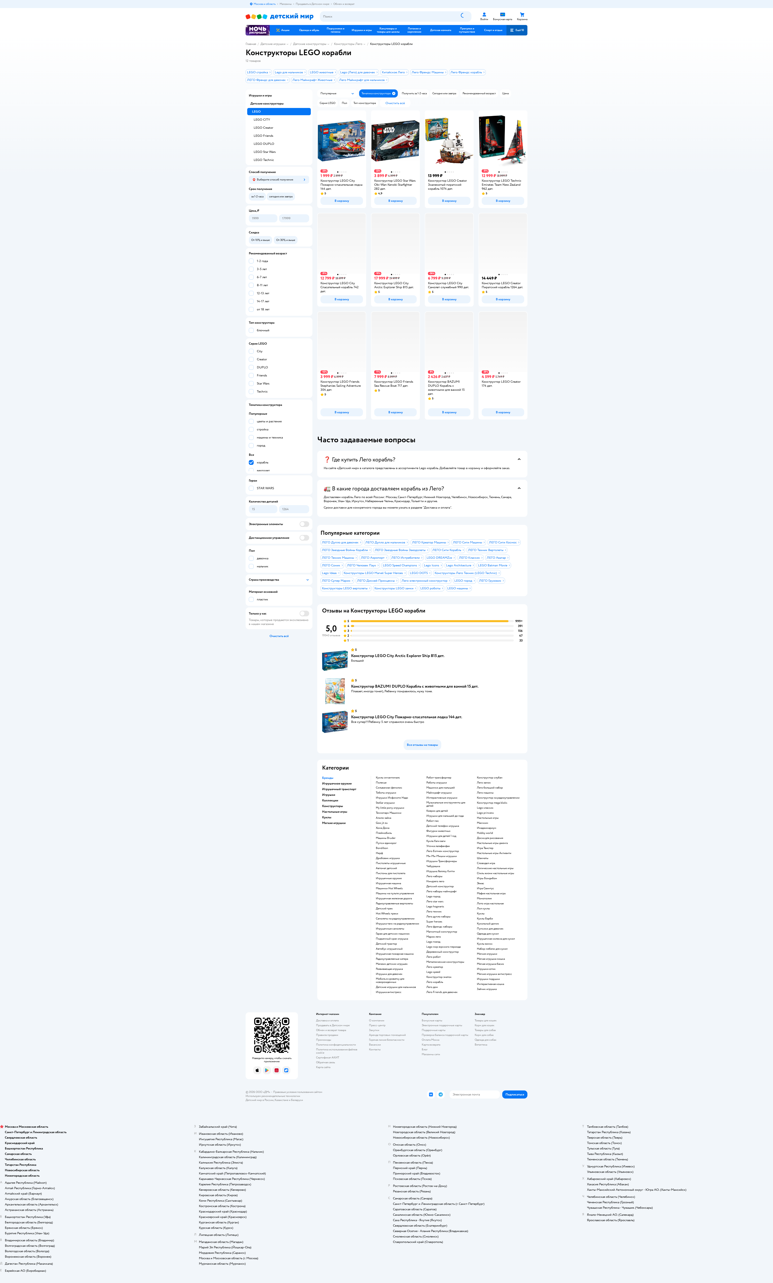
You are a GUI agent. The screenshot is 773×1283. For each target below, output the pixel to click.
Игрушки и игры (260, 95)
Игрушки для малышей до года (445, 816)
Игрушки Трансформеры (441, 861)
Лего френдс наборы (439, 926)
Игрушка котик (486, 969)
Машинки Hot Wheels (389, 888)
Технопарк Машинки (388, 813)
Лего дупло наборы (438, 916)
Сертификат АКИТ (327, 1057)
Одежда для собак (485, 1040)
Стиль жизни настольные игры (495, 873)
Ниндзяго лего (435, 881)
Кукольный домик (488, 923)
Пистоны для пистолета (390, 873)
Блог (425, 1049)
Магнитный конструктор (441, 931)
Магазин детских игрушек (392, 964)
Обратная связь (325, 1062)
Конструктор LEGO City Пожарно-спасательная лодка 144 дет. (406, 716)
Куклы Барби (485, 918)
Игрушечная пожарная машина (394, 954)
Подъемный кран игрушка (392, 938)
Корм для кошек (484, 1025)
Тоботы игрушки (386, 792)
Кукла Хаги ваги (435, 841)
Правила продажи (327, 1035)
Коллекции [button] (330, 800)
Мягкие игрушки (487, 954)
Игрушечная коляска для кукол (496, 938)
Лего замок (484, 782)
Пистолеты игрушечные (391, 863)
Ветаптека (481, 1044)
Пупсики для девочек (490, 928)
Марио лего (433, 936)
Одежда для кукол (488, 933)
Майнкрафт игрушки (439, 792)
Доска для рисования (490, 838)
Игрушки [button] (328, 795)
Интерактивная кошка (490, 984)
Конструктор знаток (439, 977)
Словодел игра (486, 863)
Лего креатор (434, 967)
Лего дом (432, 987)
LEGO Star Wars (265, 152)
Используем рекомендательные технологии (273, 1096)
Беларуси (297, 1100)
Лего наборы (434, 876)
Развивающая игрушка (389, 969)
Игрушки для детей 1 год (441, 836)
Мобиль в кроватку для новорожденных (390, 980)
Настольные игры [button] (334, 812)
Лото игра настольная (490, 903)
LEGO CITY (262, 120)
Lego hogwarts (435, 906)
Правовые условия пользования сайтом (297, 1092)
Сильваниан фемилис (389, 787)
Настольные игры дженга (492, 843)
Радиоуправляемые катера (392, 959)
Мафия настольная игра (491, 893)
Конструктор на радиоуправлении (498, 797)
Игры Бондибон (487, 878)
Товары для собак (485, 1030)
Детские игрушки (272, 44)
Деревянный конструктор (442, 951)
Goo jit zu (382, 823)
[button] (516, 30)
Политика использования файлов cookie (336, 1051)
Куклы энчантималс (388, 777)
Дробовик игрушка (388, 858)
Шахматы (482, 858)
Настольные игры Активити (494, 853)
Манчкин (482, 823)
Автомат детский (386, 868)
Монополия (484, 898)
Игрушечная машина (388, 883)
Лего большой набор (490, 787)
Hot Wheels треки (387, 913)
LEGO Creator (263, 128)
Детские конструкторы (309, 44)
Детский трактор (386, 943)
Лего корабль (434, 982)
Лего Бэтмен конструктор (442, 851)
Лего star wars (434, 901)
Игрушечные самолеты (390, 928)
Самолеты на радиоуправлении (395, 918)
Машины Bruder (386, 838)
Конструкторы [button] (332, 806)
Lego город (433, 896)
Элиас (480, 883)
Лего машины (485, 792)
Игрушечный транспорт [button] (339, 789)
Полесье (381, 782)
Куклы (481, 913)
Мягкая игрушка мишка (491, 959)
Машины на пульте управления (395, 893)
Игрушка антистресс (388, 992)
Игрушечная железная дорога (394, 898)
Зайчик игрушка (487, 989)
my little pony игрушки (390, 807)
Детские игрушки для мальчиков (396, 987)
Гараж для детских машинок (393, 933)
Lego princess (485, 813)
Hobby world (485, 833)
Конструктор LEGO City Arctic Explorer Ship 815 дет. (397, 655)
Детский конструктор (440, 886)
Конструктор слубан (489, 777)
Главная (251, 44)
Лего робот (433, 957)
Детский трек (384, 908)
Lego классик (485, 807)
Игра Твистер (485, 848)
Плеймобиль (384, 833)
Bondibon (382, 848)
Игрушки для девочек (389, 974)
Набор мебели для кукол (492, 948)
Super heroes (434, 921)
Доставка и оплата (327, 1020)
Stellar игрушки (385, 802)
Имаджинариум (486, 828)
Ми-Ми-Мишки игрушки (441, 856)
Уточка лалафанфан (438, 846)
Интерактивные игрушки (441, 797)
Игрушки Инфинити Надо (392, 797)
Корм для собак (484, 1035)
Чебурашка (433, 866)
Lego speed (433, 972)
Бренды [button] (327, 778)
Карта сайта (323, 1067)
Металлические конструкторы (445, 962)
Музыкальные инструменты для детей (445, 804)
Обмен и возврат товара (331, 1030)
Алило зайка (383, 818)
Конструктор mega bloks (492, 802)
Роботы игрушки (436, 782)
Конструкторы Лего (348, 44)
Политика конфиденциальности (336, 1044)
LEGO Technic (264, 160)
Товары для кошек (486, 1020)
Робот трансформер (438, 777)
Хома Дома (382, 828)
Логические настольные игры (495, 868)
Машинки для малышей (440, 787)
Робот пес (432, 821)
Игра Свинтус (485, 888)
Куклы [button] (326, 817)
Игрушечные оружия (389, 878)
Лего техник (434, 911)
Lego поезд (433, 941)
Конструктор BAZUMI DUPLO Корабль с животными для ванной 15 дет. (414, 686)
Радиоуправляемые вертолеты (394, 903)
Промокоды (323, 1040)
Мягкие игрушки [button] (334, 823)
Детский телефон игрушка (442, 826)
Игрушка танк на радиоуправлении (397, 923)
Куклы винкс (485, 943)
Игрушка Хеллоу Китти (440, 871)
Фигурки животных (438, 831)
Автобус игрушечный (389, 948)
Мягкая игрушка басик (490, 964)
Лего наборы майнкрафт (441, 891)
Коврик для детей (437, 810)
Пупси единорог (386, 843)
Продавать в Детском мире (333, 1025)
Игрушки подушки (488, 979)
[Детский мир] (279, 16)
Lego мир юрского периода (443, 946)
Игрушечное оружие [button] (337, 783)
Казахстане (281, 1100)
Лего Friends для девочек (442, 992)
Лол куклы (483, 908)
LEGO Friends (263, 136)
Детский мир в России (260, 1100)
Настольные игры (488, 818)
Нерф (379, 853)
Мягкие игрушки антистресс (494, 974)
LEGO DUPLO (264, 144)
